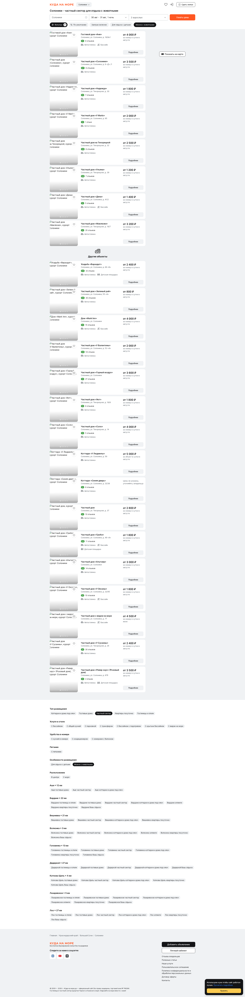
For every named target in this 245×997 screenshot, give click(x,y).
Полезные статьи (169, 960)
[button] (87, 17)
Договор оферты (169, 977)
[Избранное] (166, 4)
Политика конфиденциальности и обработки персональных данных (176, 972)
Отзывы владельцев (171, 956)
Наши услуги (167, 963)
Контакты (166, 980)
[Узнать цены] (182, 17)
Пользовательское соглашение (175, 967)
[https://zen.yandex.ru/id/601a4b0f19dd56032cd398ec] (67, 956)
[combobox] (84, 4)
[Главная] (62, 4)
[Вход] (171, 4)
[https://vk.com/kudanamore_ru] (53, 956)
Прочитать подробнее (223, 985)
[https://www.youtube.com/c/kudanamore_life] (60, 956)
